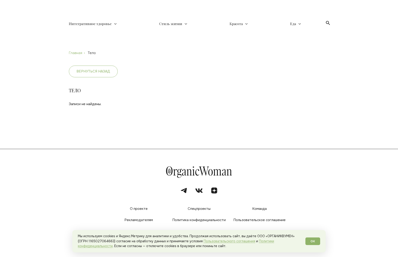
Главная (75, 53)
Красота (236, 24)
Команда (259, 208)
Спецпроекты (199, 208)
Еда (293, 24)
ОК (312, 241)
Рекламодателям (138, 220)
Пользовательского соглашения (229, 241)
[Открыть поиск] (328, 23)
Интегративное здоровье (90, 24)
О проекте (139, 208)
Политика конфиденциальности (199, 220)
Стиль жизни (170, 24)
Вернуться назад (93, 71)
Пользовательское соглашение (259, 220)
